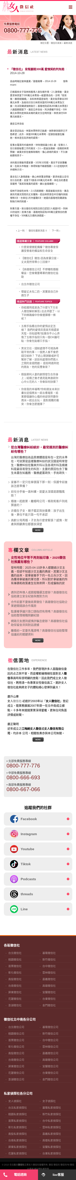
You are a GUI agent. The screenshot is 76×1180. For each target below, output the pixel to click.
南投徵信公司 (16, 1053)
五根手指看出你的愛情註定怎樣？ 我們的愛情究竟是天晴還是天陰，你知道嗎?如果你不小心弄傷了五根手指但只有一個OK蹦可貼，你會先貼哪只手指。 (40, 333)
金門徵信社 (49, 1005)
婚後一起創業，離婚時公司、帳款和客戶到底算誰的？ (39, 503)
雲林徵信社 (49, 972)
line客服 (58, 1174)
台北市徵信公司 (30, 284)
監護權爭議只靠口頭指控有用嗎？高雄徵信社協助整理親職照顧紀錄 (39, 613)
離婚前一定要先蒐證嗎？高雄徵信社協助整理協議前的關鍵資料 (39, 632)
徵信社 (54, 43)
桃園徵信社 (15, 959)
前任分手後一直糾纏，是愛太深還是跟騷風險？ (38, 493)
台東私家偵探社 (51, 1153)
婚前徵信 (30, 102)
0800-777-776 (23, 28)
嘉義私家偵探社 (51, 1133)
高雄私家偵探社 (51, 1140)
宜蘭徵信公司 (50, 1066)
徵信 (51, 1165)
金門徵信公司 (50, 1079)
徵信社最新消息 (37, 230)
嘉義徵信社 (49, 979)
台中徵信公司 (50, 1040)
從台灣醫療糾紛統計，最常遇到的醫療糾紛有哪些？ (39, 449)
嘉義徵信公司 (50, 1053)
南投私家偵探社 (17, 1133)
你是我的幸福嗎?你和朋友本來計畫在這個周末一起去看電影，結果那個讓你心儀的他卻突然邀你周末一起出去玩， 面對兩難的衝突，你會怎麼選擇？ (40, 396)
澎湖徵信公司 (16, 1079)
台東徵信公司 (50, 1072)
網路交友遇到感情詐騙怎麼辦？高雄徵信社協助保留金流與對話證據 (39, 623)
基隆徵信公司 (50, 1027)
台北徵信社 (15, 952)
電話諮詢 (20, 1174)
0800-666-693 (23, 777)
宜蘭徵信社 (49, 992)
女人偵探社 (15, 1101)
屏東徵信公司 (16, 1066)
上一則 (21, 230)
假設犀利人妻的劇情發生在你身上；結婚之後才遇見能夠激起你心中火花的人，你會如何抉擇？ (39, 378)
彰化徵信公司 (16, 1046)
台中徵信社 (49, 966)
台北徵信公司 (16, 1027)
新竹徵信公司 (50, 1033)
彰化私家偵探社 (17, 1127)
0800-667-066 (23, 789)
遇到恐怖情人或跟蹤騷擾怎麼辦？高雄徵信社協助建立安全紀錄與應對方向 (39, 594)
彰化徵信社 (15, 972)
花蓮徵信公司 (16, 1072)
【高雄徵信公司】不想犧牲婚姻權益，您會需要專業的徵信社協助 (39, 273)
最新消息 (68, 43)
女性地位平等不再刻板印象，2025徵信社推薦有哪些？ (38, 560)
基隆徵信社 (49, 952)
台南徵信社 (15, 985)
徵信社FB (64, 1165)
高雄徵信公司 (50, 1059)
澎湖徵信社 (15, 1005)
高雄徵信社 (49, 985)
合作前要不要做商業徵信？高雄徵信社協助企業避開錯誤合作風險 (39, 603)
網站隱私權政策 (41, 1169)
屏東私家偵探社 (17, 1146)
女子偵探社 (49, 1101)
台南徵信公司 (16, 1059)
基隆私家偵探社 (51, 1107)
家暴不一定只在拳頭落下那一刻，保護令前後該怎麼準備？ (39, 484)
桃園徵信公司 (16, 1033)
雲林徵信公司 (50, 1046)
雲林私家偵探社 (51, 1127)
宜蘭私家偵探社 (51, 1146)
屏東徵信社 (15, 992)
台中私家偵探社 (51, 1120)
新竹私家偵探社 (51, 1114)
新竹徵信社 (49, 959)
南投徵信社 (15, 979)
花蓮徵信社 (15, 998)
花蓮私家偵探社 (17, 1153)
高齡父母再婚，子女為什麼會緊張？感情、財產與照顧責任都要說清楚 (39, 522)
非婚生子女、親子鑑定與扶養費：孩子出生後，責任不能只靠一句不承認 (38, 512)
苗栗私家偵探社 (17, 1120)
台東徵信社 (49, 998)
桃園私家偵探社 (17, 1114)
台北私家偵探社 (17, 1107)
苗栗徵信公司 (16, 1040)
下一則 (55, 230)
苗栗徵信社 (15, 966)
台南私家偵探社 (17, 1140)
